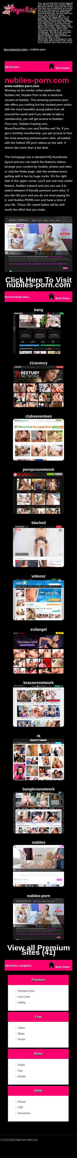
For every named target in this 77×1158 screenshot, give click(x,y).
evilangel (38, 629)
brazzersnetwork (38, 683)
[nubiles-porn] (38, 244)
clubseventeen (38, 416)
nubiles (38, 842)
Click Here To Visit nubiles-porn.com (38, 282)
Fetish (21, 1064)
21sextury (38, 363)
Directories (24, 1113)
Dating (22, 1002)
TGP (20, 1107)
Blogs (21, 1033)
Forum (21, 1039)
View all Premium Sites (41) (38, 950)
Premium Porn (26, 991)
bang (38, 310)
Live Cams (24, 996)
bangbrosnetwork (39, 789)
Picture (22, 1101)
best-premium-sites (15, 49)
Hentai (22, 1076)
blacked (38, 523)
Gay (20, 1070)
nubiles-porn (38, 896)
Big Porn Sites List (26, 1139)
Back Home (62, 68)
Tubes (21, 1027)
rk (38, 736)
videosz (38, 576)
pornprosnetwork (38, 469)
